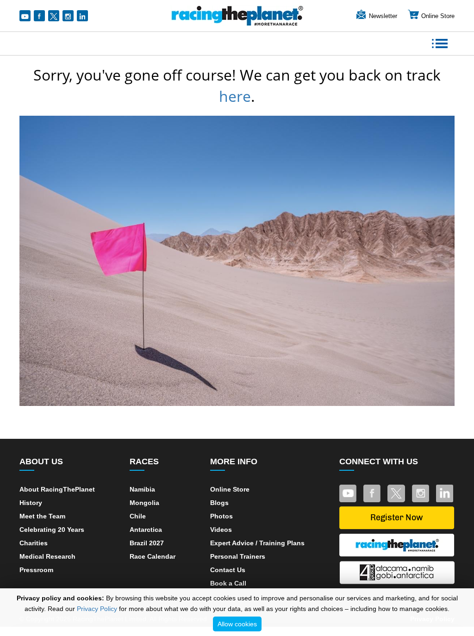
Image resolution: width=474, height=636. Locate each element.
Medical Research (47, 556)
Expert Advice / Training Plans (257, 543)
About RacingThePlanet (57, 489)
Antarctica (146, 529)
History (30, 502)
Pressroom (36, 570)
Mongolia (144, 502)
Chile (138, 516)
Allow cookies (237, 624)
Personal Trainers (237, 556)
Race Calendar (152, 556)
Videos (221, 529)
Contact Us (227, 570)
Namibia (142, 489)
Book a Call (228, 583)
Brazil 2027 (147, 543)
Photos (221, 516)
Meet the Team (42, 516)
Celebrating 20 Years (51, 529)
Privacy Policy (97, 608)
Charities (33, 543)
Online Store (438, 15)
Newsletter (383, 15)
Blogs (219, 502)
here (235, 96)
